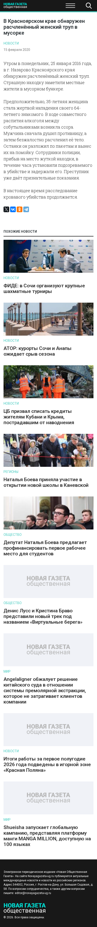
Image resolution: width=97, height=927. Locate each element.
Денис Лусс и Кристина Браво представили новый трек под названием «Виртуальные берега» (43, 616)
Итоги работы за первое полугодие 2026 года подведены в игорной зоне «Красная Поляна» (47, 764)
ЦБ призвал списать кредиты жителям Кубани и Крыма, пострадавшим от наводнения (39, 416)
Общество (40, 7)
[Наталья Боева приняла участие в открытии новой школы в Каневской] (48, 466)
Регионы (11, 472)
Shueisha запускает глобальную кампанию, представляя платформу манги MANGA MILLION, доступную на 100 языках (47, 836)
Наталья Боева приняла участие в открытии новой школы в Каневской (46, 482)
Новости (11, 43)
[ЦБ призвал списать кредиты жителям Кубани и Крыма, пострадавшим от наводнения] (48, 397)
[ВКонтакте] (13, 209)
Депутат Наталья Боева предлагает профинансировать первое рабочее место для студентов (45, 548)
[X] (6, 209)
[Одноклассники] (19, 209)
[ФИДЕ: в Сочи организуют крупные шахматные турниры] (48, 271)
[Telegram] (26, 209)
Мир (7, 671)
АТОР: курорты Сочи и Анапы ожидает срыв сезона (38, 351)
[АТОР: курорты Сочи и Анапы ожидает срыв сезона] (48, 334)
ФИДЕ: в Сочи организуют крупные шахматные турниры (44, 288)
